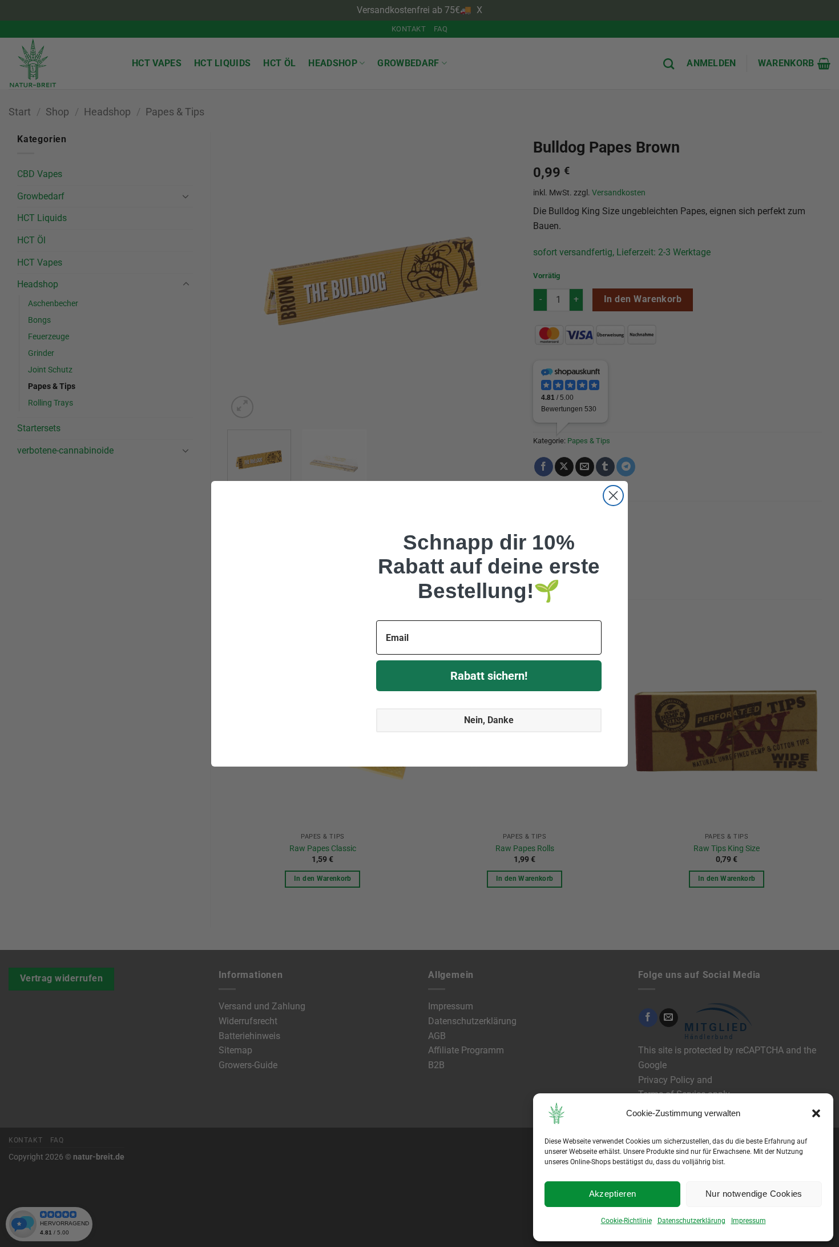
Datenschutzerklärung (691, 1221)
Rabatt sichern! (489, 676)
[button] (816, 1113)
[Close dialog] (613, 496)
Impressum (751, 1221)
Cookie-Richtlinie (624, 1221)
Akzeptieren (613, 1194)
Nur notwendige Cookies (753, 1194)
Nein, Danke (489, 720)
